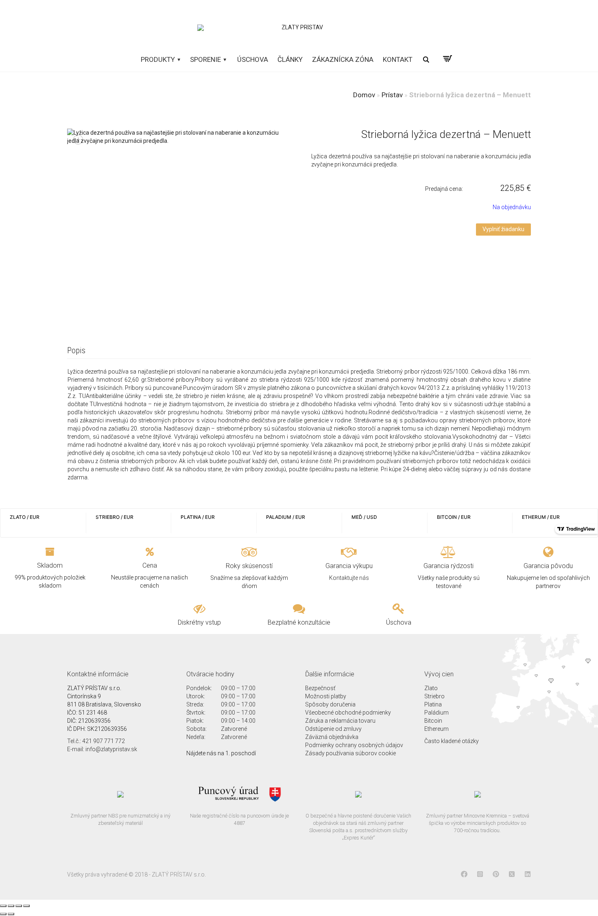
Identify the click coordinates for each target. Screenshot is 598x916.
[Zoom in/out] (26, 906)
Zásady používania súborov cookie (350, 753)
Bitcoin (433, 720)
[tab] (76, 351)
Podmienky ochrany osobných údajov (354, 745)
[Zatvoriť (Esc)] (3, 906)
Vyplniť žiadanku (503, 229)
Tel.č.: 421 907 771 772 (96, 741)
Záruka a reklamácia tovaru (340, 720)
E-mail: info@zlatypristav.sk (102, 749)
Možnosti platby (325, 696)
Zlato (431, 688)
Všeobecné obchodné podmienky (348, 712)
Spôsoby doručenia (330, 704)
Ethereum (436, 729)
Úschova (252, 59)
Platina (433, 704)
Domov (364, 95)
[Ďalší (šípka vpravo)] (11, 914)
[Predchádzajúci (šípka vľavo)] (3, 914)
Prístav (392, 95)
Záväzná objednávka (331, 737)
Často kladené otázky (451, 741)
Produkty (159, 59)
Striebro (434, 696)
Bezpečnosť (320, 688)
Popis (76, 350)
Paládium (436, 712)
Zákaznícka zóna (342, 59)
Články (290, 59)
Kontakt (397, 59)
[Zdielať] (11, 906)
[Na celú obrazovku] (18, 906)
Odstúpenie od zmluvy (333, 729)
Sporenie (206, 59)
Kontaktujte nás (349, 578)
